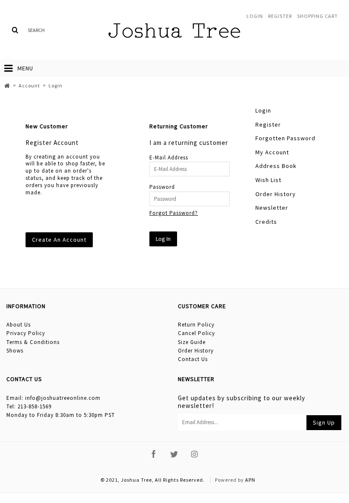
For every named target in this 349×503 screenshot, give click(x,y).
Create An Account (59, 239)
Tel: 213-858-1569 (28, 406)
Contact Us (193, 359)
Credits (266, 221)
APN (250, 480)
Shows (14, 350)
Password (162, 187)
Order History (275, 194)
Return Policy (196, 324)
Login (263, 110)
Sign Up (324, 422)
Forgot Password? (173, 213)
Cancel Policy (196, 333)
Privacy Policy (25, 333)
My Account (272, 152)
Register (268, 124)
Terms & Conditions (33, 342)
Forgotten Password (285, 138)
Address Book (276, 166)
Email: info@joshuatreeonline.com (53, 398)
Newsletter (271, 207)
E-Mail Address (168, 157)
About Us (18, 324)
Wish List (268, 180)
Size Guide (192, 342)
